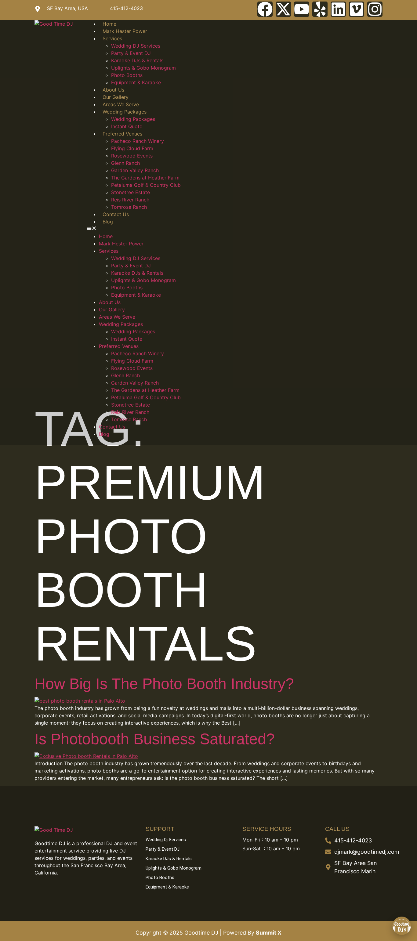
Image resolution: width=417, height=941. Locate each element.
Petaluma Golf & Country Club (146, 185)
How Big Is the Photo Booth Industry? (164, 683)
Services (112, 38)
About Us (113, 90)
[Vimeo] (356, 9)
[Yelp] (320, 9)
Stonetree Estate (130, 192)
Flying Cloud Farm (132, 148)
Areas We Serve (121, 104)
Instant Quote (126, 126)
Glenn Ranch (125, 163)
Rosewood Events (132, 156)
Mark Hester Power (125, 31)
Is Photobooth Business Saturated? (154, 738)
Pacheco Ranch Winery (137, 141)
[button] (235, 229)
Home (109, 24)
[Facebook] (265, 9)
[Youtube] (301, 9)
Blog (108, 222)
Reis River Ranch (130, 200)
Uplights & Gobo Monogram (143, 68)
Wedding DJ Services (135, 46)
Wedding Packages (125, 112)
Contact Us (116, 214)
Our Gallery (116, 97)
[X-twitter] (283, 9)
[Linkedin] (338, 9)
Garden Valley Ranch (135, 170)
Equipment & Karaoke (136, 82)
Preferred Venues (122, 134)
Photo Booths (127, 75)
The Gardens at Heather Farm (145, 178)
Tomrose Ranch (129, 207)
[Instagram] (375, 9)
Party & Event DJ (131, 53)
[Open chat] (402, 926)
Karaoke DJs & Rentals (137, 60)
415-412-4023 (126, 8)
